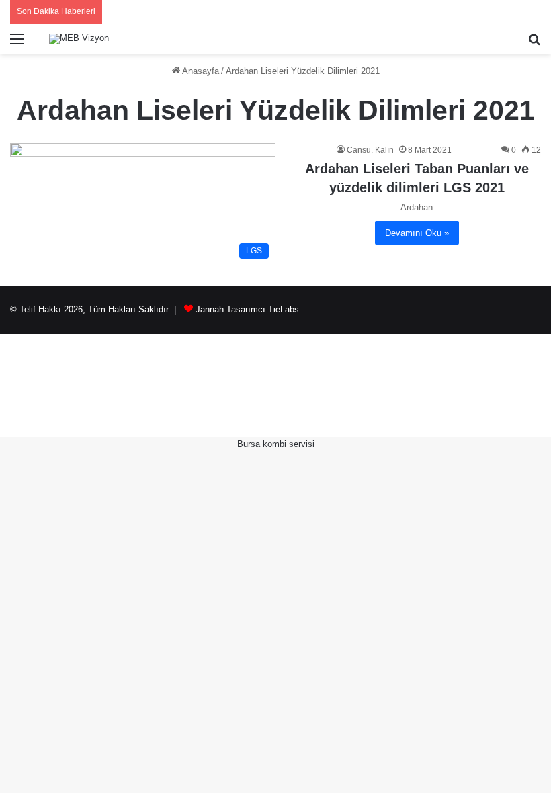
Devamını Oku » (417, 233)
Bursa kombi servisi (275, 444)
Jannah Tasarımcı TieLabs (247, 309)
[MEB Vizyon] (79, 39)
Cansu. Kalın (370, 150)
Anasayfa (199, 71)
